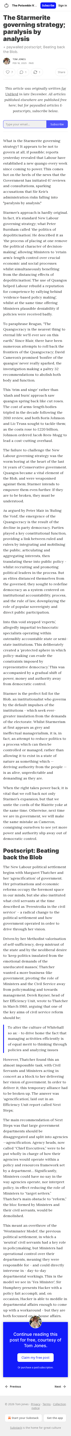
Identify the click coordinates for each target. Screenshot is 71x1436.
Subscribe (48, 5)
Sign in (62, 5)
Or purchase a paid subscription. (35, 1367)
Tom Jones (19, 59)
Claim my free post (35, 1357)
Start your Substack (25, 1418)
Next (58, 1386)
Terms (47, 1404)
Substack (16, 1428)
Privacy (35, 1404)
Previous (15, 1386)
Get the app (55, 1418)
